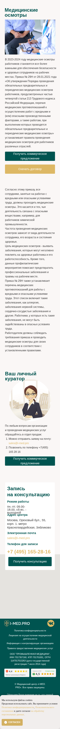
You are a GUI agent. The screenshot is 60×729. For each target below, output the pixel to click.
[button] (30, 156)
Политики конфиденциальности (18, 707)
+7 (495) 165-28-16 (29, 551)
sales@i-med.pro (19, 443)
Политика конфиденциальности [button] (30, 630)
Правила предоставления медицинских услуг (30, 648)
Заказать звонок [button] (20, 633)
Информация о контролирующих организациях (30, 643)
